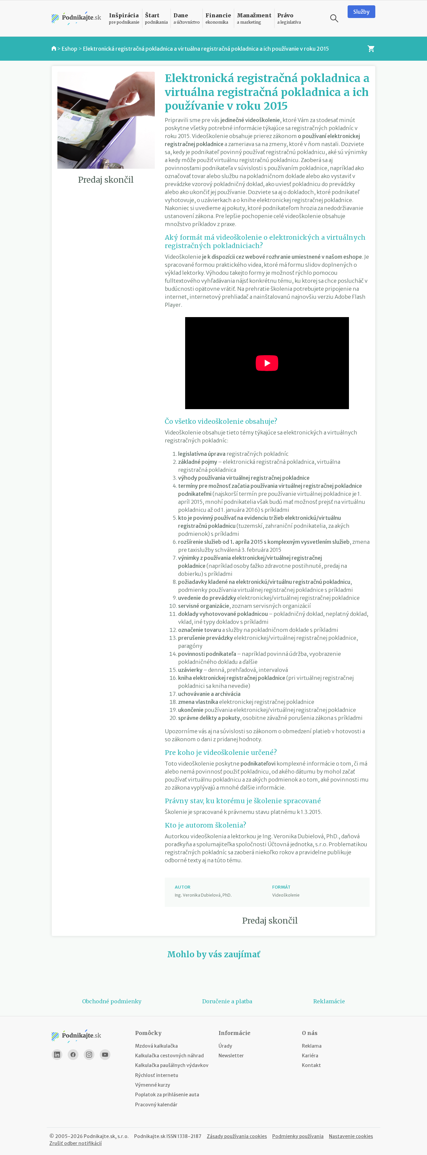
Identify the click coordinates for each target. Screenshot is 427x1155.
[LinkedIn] (57, 1054)
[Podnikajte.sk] (76, 18)
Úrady (225, 1046)
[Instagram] (89, 1054)
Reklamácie (329, 1001)
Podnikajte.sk (149, 1136)
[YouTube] (105, 1054)
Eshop (69, 48)
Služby (361, 11)
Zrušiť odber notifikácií (75, 1143)
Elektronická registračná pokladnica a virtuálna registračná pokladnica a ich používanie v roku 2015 (206, 48)
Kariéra (310, 1056)
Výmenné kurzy (152, 1085)
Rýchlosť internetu (156, 1075)
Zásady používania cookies (237, 1136)
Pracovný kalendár (156, 1105)
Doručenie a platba (227, 1001)
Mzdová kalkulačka (156, 1046)
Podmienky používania (298, 1136)
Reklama (312, 1046)
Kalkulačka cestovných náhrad (169, 1056)
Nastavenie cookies (351, 1136)
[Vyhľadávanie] (334, 18)
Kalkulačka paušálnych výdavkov (171, 1065)
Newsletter (231, 1056)
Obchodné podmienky (111, 1001)
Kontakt (311, 1065)
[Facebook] (73, 1054)
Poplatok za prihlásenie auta (167, 1095)
